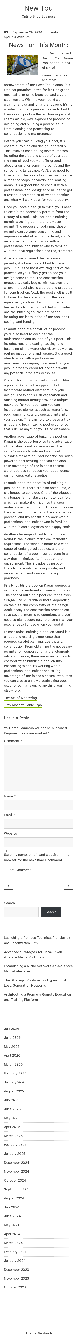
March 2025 (13, 1136)
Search (9, 903)
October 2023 (15, 1287)
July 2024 (11, 1207)
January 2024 (14, 1261)
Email (9, 815)
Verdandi (45, 1333)
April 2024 (12, 1234)
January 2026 (14, 1082)
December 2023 (16, 1270)
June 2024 (12, 1216)
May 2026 (12, 1047)
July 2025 (11, 1100)
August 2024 (14, 1198)
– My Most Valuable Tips (23, 705)
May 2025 (12, 1118)
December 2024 (16, 1163)
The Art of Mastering (20, 698)
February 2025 (15, 1145)
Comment (13, 741)
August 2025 (14, 1091)
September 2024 (17, 1189)
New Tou (38, 8)
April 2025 (12, 1127)
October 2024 (15, 1180)
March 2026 (13, 1064)
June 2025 (12, 1109)
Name (10, 796)
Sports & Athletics (17, 37)
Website (10, 833)
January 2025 (14, 1154)
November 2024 (16, 1171)
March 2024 (13, 1243)
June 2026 (12, 1038)
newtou (54, 32)
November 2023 (16, 1278)
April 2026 (12, 1055)
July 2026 (11, 1029)
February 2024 (15, 1252)
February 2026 (15, 1073)
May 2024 (12, 1225)
